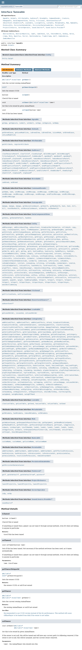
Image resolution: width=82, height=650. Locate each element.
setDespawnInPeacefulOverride (35, 430)
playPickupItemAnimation (69, 370)
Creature (65, 18)
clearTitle (24, 154)
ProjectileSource (10, 27)
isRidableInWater (9, 263)
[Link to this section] (28, 50)
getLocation (47, 234)
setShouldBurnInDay (61, 389)
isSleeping (17, 370)
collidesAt (66, 227)
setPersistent (7, 275)
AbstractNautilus (22, 34)
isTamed (25, 95)
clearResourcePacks (10, 154)
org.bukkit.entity (7, 6)
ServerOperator (24, 27)
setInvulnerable (20, 273)
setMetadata (42, 413)
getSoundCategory (34, 244)
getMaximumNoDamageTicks (38, 349)
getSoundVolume (21, 356)
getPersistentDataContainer (13, 465)
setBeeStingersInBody (10, 380)
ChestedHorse (56, 34)
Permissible (7, 25)
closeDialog (36, 154)
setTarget (6, 432)
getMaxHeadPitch (8, 425)
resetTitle (63, 161)
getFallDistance (47, 232)
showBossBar (55, 170)
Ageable (6, 18)
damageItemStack (52, 327)
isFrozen (57, 253)
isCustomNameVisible (10, 253)
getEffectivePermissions (63, 451)
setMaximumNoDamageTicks (25, 384)
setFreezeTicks (35, 270)
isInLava (34, 256)
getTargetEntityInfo (25, 363)
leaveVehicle (36, 265)
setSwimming (7, 392)
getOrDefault (12, 474)
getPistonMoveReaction (26, 239)
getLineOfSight (8, 349)
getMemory (54, 349)
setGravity (57, 270)
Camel (33, 34)
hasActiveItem (38, 365)
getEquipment (47, 422)
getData (5, 218)
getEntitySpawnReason (21, 232)
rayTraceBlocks (29, 372)
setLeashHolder (31, 313)
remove (15, 268)
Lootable (50, 23)
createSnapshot (13, 229)
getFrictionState (9, 294)
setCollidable (53, 380)
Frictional (40, 20)
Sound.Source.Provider (55, 27)
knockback (37, 370)
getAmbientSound (8, 422)
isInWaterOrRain (64, 258)
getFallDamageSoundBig (66, 339)
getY (17, 251)
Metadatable (59, 23)
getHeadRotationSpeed (62, 422)
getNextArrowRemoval (67, 349)
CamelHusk (41, 34)
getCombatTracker (30, 337)
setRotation (51, 275)
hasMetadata (18, 413)
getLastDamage (38, 346)
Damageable (7, 20)
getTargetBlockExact (10, 358)
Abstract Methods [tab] (42, 70)
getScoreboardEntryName (65, 241)
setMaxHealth (53, 208)
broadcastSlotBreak (61, 322)
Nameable (73, 23)
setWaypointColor (20, 392)
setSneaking (7, 277)
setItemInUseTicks (25, 382)
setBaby (56, 123)
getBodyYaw (45, 334)
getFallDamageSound (47, 339)
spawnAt (5, 280)
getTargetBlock (35, 356)
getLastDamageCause (33, 234)
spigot (20, 280)
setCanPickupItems (38, 380)
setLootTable (52, 403)
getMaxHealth (55, 206)
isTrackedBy (50, 263)
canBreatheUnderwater (27, 325)
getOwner (25, 80)
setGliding (64, 380)
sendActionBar (7, 163)
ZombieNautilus (9, 38)
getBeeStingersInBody (30, 334)
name (11, 192)
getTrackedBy (74, 246)
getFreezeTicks (8, 234)
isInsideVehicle (70, 256)
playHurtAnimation (50, 370)
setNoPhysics (51, 273)
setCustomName (41, 441)
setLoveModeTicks (9, 135)
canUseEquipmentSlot (46, 325)
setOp (9, 493)
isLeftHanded (27, 427)
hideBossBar (37, 156)
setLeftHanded (54, 430)
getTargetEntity (59, 361)
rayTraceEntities (57, 372)
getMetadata (7, 413)
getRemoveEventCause (26, 241)
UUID (4, 87)
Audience (33, 18)
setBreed (14, 182)
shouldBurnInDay (50, 392)
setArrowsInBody (8, 377)
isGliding (43, 368)
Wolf (55, 36)
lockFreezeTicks (49, 265)
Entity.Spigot (7, 58)
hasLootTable (40, 403)
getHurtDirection (9, 344)
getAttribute (7, 144)
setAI (61, 375)
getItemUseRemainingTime (12, 346)
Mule (10, 36)
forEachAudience (23, 156)
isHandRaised (53, 368)
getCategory (71, 334)
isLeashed (19, 313)
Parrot (25, 36)
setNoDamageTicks (46, 387)
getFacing (36, 232)
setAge (38, 123)
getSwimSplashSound (46, 246)
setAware (18, 430)
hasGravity (49, 251)
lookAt (60, 265)
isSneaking (30, 263)
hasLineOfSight (58, 365)
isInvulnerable (19, 258)
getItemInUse (46, 344)
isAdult (22, 123)
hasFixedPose (38, 251)
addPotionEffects (38, 322)
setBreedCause (68, 132)
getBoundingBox (58, 229)
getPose (65, 239)
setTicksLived (18, 277)
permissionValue (63, 453)
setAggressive (7, 430)
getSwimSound (32, 246)
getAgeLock (13, 123)
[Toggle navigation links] (3, 2)
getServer (22, 244)
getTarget (58, 425)
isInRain (58, 256)
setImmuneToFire (69, 270)
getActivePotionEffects (11, 332)
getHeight (19, 234)
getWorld (5, 251)
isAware (5, 427)
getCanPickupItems (58, 334)
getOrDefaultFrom (27, 474)
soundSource (7, 503)
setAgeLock (46, 123)
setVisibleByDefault (45, 277)
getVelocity (52, 249)
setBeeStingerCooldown (54, 377)
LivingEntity (40, 23)
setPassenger (63, 273)
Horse (72, 34)
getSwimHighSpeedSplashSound (13, 246)
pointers (40, 474)
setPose (34, 275)
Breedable (43, 18)
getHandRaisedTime (61, 341)
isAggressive (69, 425)
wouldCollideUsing (9, 284)
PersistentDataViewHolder (43, 25)
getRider (38, 241)
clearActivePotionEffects (12, 327)
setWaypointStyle (35, 392)
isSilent (21, 263)
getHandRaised (47, 341)
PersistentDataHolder (22, 25)
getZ (29, 251)
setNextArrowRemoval (54, 384)
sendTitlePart (42, 170)
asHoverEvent (34, 227)
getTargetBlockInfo (27, 361)
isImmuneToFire (8, 256)
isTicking (40, 263)
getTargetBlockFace (45, 358)
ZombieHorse (63, 36)
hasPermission (7, 453)
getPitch (40, 239)
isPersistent (53, 261)
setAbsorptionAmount (29, 208)
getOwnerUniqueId (29, 87)
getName (5, 192)
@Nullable (6, 80)
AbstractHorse (8, 34)
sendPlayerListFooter (62, 163)
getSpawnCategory (50, 244)
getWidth (74, 249)
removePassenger (25, 268)
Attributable (23, 18)
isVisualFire (24, 265)
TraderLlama (47, 36)
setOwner (25, 102)
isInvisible (7, 258)
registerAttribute (21, 144)
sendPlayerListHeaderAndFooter (14, 168)
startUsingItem (64, 392)
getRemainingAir (8, 353)
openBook (47, 156)
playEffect (6, 268)
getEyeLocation (32, 339)
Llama (5, 36)
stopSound (16, 173)
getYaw (23, 251)
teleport (42, 280)
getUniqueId (30, 249)
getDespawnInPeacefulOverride (29, 422)
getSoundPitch (7, 356)
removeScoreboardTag (42, 268)
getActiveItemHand (22, 329)
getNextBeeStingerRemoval (12, 351)
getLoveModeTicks (22, 132)
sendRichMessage (68, 194)
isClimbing (21, 368)
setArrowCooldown (71, 375)
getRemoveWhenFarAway (25, 353)
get (3, 474)
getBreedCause (7, 132)
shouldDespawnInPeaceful (21, 432)
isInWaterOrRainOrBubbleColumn (14, 261)
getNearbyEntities (25, 237)
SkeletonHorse (34, 36)
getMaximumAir (21, 349)
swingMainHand (17, 394)
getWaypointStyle (24, 365)
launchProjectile (9, 484)
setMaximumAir (7, 384)
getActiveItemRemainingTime (42, 329)
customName (6, 441)
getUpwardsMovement (60, 363)
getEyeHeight (7, 339)
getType (21, 249)
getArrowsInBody (44, 332)
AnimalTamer (16, 80)
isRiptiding (7, 370)
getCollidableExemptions (12, 337)
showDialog (66, 170)
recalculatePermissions (26, 456)
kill (74, 206)
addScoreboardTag (21, 227)
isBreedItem (35, 132)
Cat (47, 34)
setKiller (48, 382)
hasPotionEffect (8, 368)
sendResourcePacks (64, 168)
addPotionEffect (8, 322)
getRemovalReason (9, 241)
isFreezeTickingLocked (44, 253)
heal (63, 206)
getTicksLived (61, 246)
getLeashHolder (8, 313)
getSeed (31, 403)
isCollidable (32, 368)
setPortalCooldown (22, 275)
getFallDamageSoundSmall (12, 341)
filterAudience (8, 156)
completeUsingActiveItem (34, 327)
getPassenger (49, 237)
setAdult (30, 123)
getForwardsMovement (31, 341)
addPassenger (7, 227)
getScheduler (49, 241)
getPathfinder (22, 425)
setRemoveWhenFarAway (10, 389)
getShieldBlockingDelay (44, 353)
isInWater (31, 258)
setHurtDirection (9, 382)
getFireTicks (61, 232)
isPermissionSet (34, 453)
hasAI (48, 365)
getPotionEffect (61, 351)
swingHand (6, 394)
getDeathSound (44, 337)
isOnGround (42, 261)
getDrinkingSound (58, 337)
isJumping (64, 368)
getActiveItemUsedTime (64, 329)
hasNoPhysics (60, 251)
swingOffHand (29, 394)
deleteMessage (49, 154)
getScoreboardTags (9, 244)
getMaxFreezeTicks (9, 237)
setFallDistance (8, 270)
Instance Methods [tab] (23, 70)
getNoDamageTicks (46, 351)
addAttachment (7, 451)
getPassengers (61, 237)
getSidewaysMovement (64, 353)
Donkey (65, 34)
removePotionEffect (25, 375)
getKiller (27, 346)
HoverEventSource (53, 20)
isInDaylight (15, 427)
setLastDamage (58, 382)
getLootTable (21, 403)
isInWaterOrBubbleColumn (46, 258)
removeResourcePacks (41, 158)
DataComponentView (20, 20)
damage (4, 206)
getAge (4, 123)
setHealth (43, 208)
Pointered (59, 25)
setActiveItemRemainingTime (46, 375)
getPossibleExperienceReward (41, 425)
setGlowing (46, 270)
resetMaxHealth (13, 208)
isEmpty (30, 253)
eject (23, 229)
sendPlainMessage (53, 194)
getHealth (44, 206)
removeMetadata (30, 413)
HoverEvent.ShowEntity (13, 23)
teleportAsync (24, 282)
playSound (6, 158)
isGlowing (66, 253)
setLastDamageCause (36, 273)
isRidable (64, 261)
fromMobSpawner (33, 229)
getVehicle (41, 249)
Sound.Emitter (37, 27)
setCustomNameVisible (60, 268)
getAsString (45, 229)
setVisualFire (60, 277)
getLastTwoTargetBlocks (55, 346)
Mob (67, 23)
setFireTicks (22, 270)
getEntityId (7, 232)
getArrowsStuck (58, 332)
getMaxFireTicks (70, 234)
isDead (22, 253)
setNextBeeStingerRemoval (12, 387)
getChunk (68, 229)
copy (74, 227)
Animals (14, 18)
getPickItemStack (9, 239)
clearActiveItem (62, 325)
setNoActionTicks (31, 387)
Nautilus (17, 36)
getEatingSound (73, 337)
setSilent (72, 275)
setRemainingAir (61, 387)
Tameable (19, 6)
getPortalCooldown (53, 239)
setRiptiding (26, 389)
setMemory (40, 384)
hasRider (70, 251)
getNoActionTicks (31, 351)
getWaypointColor (9, 365)
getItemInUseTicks (60, 344)
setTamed (25, 110)
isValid (72, 263)
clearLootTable (8, 403)
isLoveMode (57, 132)
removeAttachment (44, 456)
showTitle (6, 173)
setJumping (38, 382)
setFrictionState (24, 294)
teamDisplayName (30, 280)
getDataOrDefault (16, 218)
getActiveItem (7, 329)
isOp (4, 493)
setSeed (62, 403)
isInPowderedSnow (46, 256)
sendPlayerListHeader (30, 166)
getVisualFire (64, 249)
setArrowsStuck (37, 377)
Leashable (29, 23)
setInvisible (7, 273)
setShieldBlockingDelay (42, 389)
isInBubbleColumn (22, 256)
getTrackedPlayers (9, 249)
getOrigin (38, 237)
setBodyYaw (25, 380)
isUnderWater (62, 263)
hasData (28, 218)
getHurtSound (23, 344)
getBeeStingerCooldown (11, 334)
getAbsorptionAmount (31, 206)
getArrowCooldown (29, 332)
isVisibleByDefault (10, 265)
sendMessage (34, 163)
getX (12, 251)
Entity (31, 20)
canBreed (5, 182)
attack (49, 322)
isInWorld (32, 261)
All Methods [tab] (8, 70)
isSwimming (27, 370)
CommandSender (54, 18)
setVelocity (30, 277)
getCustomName (28, 441)
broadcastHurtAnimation (50, 227)
